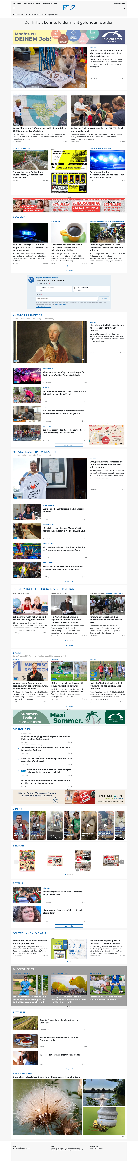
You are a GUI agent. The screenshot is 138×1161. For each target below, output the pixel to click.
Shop (55, 4)
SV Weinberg (31, 656)
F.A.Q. (91, 1148)
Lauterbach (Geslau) (27, 734)
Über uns (22, 1148)
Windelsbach (48, 368)
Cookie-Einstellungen (67, 1150)
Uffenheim (39, 455)
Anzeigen (38, 4)
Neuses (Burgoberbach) (21, 973)
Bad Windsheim (18, 94)
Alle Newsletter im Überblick (43, 307)
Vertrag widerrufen (78, 1150)
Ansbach (93, 48)
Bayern (18, 883)
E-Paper (19, 4)
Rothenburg (18, 148)
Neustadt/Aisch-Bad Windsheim (34, 452)
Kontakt (117, 4)
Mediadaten (94, 1146)
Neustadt (16, 455)
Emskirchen (106, 148)
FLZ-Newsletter (34, 14)
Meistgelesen (22, 729)
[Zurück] (16, 862)
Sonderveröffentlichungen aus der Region (43, 589)
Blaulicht (20, 216)
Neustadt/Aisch (96, 148)
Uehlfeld (93, 459)
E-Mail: (39, 295)
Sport (17, 652)
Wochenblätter (29, 4)
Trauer (45, 4)
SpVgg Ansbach (19, 656)
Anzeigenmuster (98, 1148)
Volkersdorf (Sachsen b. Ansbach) (31, 745)
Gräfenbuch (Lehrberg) (120, 221)
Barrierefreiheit (55, 1150)
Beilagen (19, 845)
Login (123, 4)
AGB (52, 1146)
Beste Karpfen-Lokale (50, 14)
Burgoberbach (95, 973)
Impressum (16, 1148)
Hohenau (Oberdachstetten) (100, 221)
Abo (14, 4)
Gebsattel (27, 148)
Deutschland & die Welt (29, 933)
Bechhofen (47, 426)
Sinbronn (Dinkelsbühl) (60, 973)
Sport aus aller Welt (58, 656)
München (46, 888)
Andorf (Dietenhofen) (33, 756)
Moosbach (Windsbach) (114, 593)
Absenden (104, 298)
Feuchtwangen (37, 318)
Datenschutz (68, 1148)
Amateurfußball (44, 656)
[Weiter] (121, 862)
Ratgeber (19, 1012)
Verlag (15, 1146)
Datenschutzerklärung (60, 304)
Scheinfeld (49, 455)
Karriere (28, 1148)
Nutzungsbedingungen (57, 1148)
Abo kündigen (76, 1148)
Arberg (45, 407)
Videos (17, 809)
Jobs (50, 4)
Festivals (24, 14)
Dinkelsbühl (25, 318)
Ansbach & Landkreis (27, 315)
